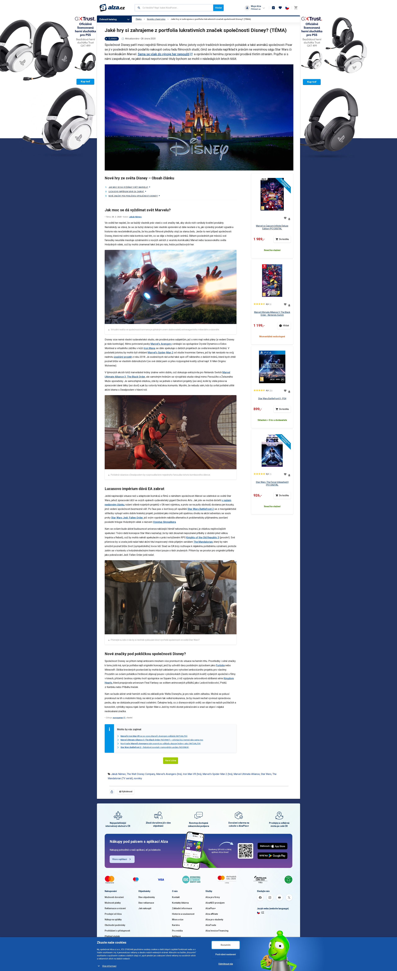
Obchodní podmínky (115, 925)
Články (139, 19)
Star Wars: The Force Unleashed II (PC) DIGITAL (272, 483)
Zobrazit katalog (108, 19)
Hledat (218, 8)
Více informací (109, 966)
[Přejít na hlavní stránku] (112, 8)
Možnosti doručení (114, 897)
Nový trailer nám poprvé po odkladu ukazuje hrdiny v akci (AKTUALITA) (160, 743)
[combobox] (174, 7)
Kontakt (176, 897)
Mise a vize (177, 919)
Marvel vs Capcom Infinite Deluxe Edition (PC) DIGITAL (272, 227)
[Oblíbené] (280, 8)
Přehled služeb (112, 936)
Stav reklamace (146, 903)
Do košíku (284, 239)
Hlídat (286, 325)
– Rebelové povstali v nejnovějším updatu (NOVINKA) (154, 747)
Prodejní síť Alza (113, 914)
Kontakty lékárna (180, 903)
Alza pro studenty (214, 919)
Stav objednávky (146, 897)
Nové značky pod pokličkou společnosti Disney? (133, 196)
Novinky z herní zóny (156, 19)
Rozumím (226, 945)
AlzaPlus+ (210, 908)
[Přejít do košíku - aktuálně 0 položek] (296, 8)
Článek (113, 39)
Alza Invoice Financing (216, 930)
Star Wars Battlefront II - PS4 (272, 398)
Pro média (177, 930)
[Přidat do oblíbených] (285, 217)
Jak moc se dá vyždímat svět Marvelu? (128, 187)
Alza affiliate (211, 914)
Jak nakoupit (144, 908)
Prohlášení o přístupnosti (117, 930)
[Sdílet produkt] (111, 791)
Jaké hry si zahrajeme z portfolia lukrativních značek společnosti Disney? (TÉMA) (211, 19)
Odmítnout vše (225, 964)
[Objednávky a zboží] (273, 8)
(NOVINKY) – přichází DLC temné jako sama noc (161, 740)
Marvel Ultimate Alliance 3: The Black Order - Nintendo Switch (272, 313)
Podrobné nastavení (225, 954)
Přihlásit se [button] (256, 9)
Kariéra (176, 925)
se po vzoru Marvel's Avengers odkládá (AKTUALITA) (153, 736)
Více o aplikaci (119, 859)
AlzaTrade (210, 925)
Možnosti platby (113, 903)
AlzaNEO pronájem (215, 903)
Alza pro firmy (212, 897)
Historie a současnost (183, 914)
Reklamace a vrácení (115, 908)
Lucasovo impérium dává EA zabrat (126, 191)
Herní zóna (170, 760)
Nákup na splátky (113, 919)
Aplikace (176, 936)
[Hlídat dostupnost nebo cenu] (289, 218)
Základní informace (182, 908)
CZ (262, 912)
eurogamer (118, 717)
